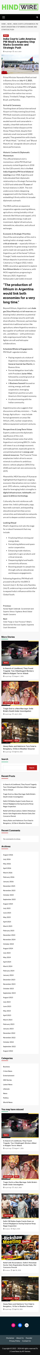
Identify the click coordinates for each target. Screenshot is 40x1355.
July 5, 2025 (17, 51)
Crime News (7, 1071)
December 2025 (9, 886)
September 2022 (9, 1046)
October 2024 (8, 944)
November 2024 (9, 939)
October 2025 (8, 895)
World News (8, 1102)
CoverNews (14, 1351)
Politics (6, 1098)
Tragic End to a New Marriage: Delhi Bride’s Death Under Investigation (19, 795)
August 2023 (8, 997)
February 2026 (8, 877)
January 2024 (8, 975)
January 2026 (8, 882)
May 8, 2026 (16, 1229)
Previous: (18, 610)
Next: (18, 623)
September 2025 (9, 899)
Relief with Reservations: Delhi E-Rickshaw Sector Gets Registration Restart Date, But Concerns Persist (19, 813)
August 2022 (8, 1051)
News (6, 35)
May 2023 (7, 1011)
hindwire (7, 1229)
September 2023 (9, 993)
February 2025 (8, 931)
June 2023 (7, 1006)
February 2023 (8, 1024)
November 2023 (9, 984)
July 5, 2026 (18, 714)
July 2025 (7, 908)
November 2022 (9, 1038)
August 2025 (8, 904)
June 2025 (7, 913)
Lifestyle (6, 1089)
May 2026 (7, 864)
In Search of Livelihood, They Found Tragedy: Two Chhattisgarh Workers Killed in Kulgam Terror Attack (18, 670)
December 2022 (9, 1033)
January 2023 (8, 1029)
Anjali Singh (8, 51)
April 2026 (7, 868)
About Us (20, 1338)
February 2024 (8, 971)
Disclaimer (10, 1338)
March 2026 (7, 873)
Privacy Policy (14, 1341)
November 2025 (9, 890)
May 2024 (7, 957)
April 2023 (7, 1015)
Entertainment (8, 1076)
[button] (3, 17)
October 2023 (8, 989)
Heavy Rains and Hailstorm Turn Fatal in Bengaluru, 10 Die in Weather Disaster (18, 821)
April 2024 (7, 962)
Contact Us (26, 1341)
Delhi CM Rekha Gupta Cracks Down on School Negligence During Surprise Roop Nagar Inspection (18, 803)
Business (6, 1067)
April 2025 (7, 922)
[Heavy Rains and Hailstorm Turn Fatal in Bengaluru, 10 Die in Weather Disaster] (20, 731)
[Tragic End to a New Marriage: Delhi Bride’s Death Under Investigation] (20, 693)
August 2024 (8, 948)
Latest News (8, 703)
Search (4, 759)
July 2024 (7, 953)
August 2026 (8, 855)
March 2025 (7, 926)
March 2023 (7, 1020)
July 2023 (7, 1002)
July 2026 (7, 859)
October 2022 (8, 1042)
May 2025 (7, 917)
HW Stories (7, 1080)
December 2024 (9, 935)
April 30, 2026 (18, 752)
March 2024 (7, 966)
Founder (29, 1338)
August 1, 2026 (19, 676)
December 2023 (9, 980)
